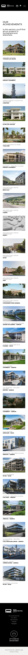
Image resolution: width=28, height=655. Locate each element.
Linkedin (14, 621)
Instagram (14, 623)
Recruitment (14, 619)
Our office (14, 617)
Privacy (16, 651)
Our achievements (14, 616)
